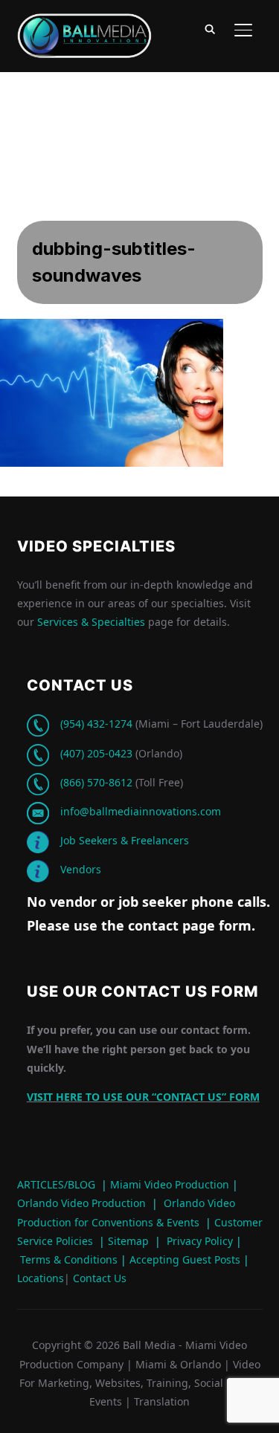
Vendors (80, 869)
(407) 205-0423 (96, 753)
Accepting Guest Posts (183, 1259)
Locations (40, 1278)
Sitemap (128, 1241)
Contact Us (98, 1278)
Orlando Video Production (81, 1203)
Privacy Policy (200, 1241)
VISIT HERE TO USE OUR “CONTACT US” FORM (143, 1097)
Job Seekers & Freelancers (124, 840)
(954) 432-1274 (96, 723)
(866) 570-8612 (96, 782)
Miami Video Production (169, 1184)
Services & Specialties (91, 622)
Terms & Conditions (67, 1259)
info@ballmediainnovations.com (140, 811)
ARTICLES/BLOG (56, 1184)
